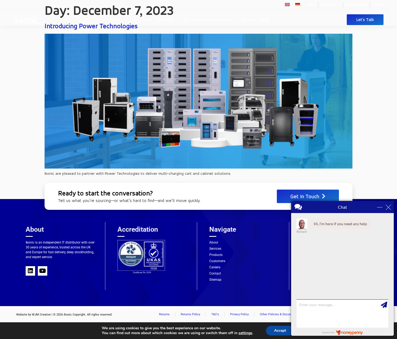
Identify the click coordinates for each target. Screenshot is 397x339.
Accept (280, 330)
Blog (264, 19)
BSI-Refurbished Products (207, 19)
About (115, 19)
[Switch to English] (287, 4)
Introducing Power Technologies (91, 26)
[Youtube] (42, 271)
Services (139, 19)
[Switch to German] (297, 4)
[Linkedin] (30, 271)
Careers (248, 19)
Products (165, 19)
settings (245, 333)
